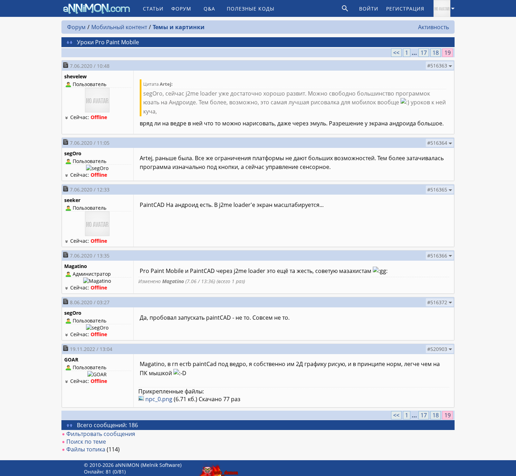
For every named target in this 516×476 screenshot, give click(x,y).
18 (435, 53)
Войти (368, 8)
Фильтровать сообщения (100, 434)
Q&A (209, 8)
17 (424, 53)
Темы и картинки (179, 27)
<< (396, 53)
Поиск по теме (86, 441)
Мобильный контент (119, 27)
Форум (181, 8)
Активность (433, 27)
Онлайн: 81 (97, 471)
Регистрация (405, 8)
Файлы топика (85, 449)
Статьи (153, 8)
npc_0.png (158, 399)
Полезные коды (250, 8)
